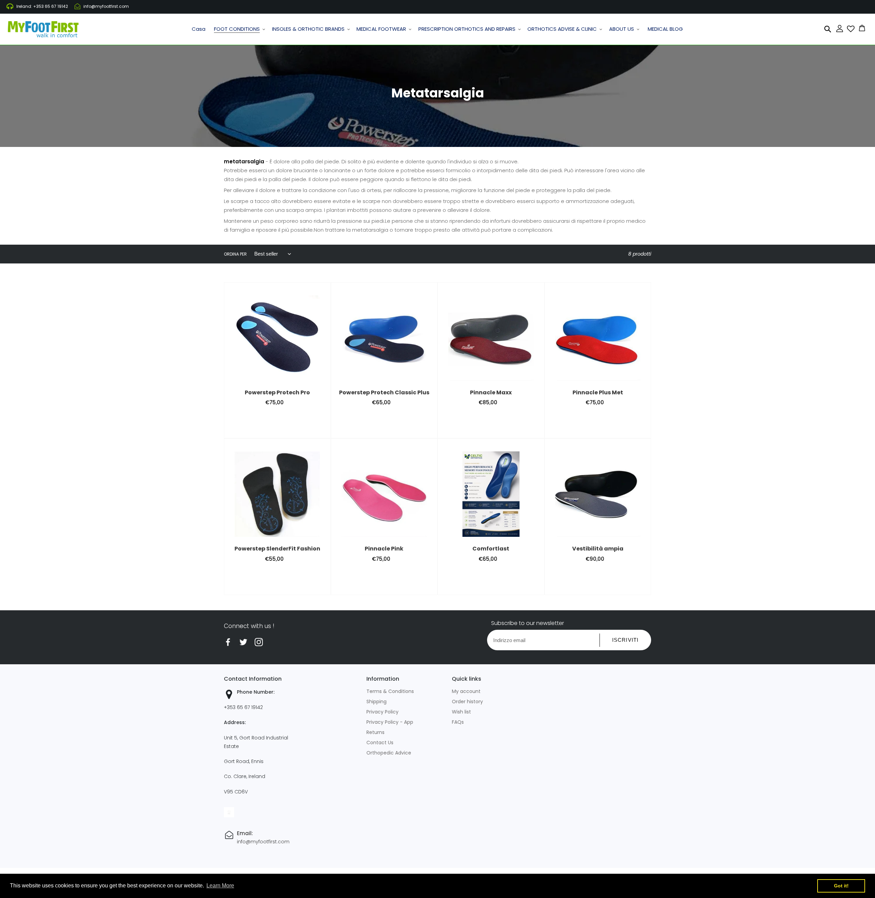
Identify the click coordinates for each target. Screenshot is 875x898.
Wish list (461, 711)
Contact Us (379, 742)
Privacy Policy (382, 711)
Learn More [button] (220, 885)
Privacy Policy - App (389, 722)
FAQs (458, 722)
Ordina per (235, 254)
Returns (375, 732)
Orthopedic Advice (388, 752)
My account (466, 691)
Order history (467, 701)
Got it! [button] (841, 885)
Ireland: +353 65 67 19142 (42, 6)
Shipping (376, 701)
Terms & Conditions (390, 691)
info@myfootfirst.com (106, 6)
